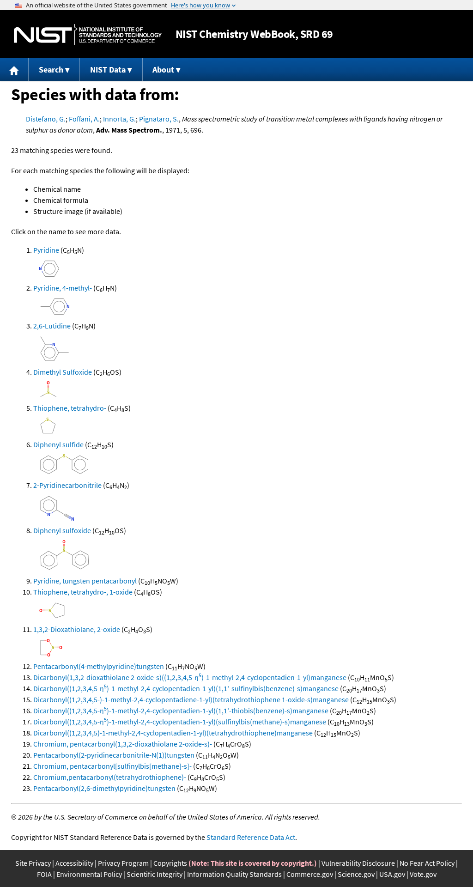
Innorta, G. (119, 118)
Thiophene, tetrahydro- (69, 408)
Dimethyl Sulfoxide (62, 372)
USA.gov (392, 874)
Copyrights (170, 863)
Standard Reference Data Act (250, 837)
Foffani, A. (84, 118)
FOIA (44, 874)
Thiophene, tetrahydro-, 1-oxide (83, 591)
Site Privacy (33, 863)
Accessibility (74, 863)
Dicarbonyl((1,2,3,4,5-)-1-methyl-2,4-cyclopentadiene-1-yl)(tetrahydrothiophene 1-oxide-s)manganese (191, 699)
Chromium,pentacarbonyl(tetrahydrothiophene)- (109, 777)
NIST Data (108, 69)
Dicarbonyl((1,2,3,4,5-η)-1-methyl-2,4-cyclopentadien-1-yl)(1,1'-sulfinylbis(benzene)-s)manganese (186, 688)
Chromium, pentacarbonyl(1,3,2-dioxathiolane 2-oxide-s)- (122, 743)
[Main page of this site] (14, 69)
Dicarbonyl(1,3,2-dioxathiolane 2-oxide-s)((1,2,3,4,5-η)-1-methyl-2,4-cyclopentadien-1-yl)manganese (189, 677)
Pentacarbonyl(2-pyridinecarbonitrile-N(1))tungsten (113, 754)
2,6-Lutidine (52, 325)
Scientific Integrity (154, 874)
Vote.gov (423, 874)
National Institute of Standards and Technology (88, 34)
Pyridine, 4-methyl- (62, 287)
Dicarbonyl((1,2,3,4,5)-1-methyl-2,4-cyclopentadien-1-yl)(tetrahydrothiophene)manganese (173, 732)
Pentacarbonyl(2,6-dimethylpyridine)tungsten (104, 788)
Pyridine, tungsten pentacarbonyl (85, 580)
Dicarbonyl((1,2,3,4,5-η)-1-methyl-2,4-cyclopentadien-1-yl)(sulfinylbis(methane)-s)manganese (179, 721)
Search (51, 69)
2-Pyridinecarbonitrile (67, 485)
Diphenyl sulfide (58, 444)
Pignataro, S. (159, 118)
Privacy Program (123, 863)
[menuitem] (14, 69)
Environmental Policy (89, 874)
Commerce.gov (309, 874)
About (163, 69)
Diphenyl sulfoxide (62, 530)
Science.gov (356, 874)
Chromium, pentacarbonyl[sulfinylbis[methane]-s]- (112, 766)
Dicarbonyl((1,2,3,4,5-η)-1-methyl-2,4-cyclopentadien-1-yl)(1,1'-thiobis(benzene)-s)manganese (180, 710)
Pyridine (46, 250)
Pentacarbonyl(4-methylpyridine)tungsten (98, 666)
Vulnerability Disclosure (358, 863)
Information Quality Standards (234, 874)
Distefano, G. (46, 118)
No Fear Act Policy (427, 863)
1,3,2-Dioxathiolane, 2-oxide (76, 629)
